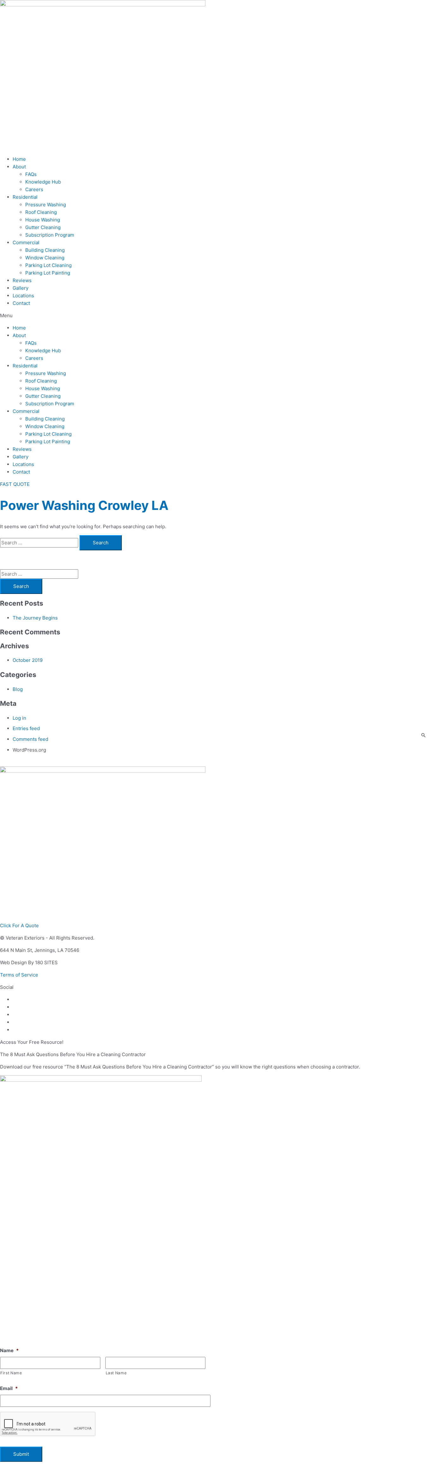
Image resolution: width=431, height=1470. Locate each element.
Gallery (20, 288)
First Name (11, 1372)
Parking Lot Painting (47, 273)
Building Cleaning (45, 250)
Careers (34, 189)
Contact (21, 303)
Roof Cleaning (41, 212)
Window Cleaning (44, 258)
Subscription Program (49, 235)
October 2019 (28, 660)
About (19, 167)
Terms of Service (19, 975)
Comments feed (30, 739)
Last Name (116, 1372)
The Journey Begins (35, 618)
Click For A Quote (19, 926)
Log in (19, 718)
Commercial (26, 242)
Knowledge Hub (43, 182)
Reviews (22, 280)
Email (9, 1388)
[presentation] (48, 1424)
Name (9, 1350)
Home (19, 159)
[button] (215, 315)
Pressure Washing (45, 205)
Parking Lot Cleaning (48, 265)
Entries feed (26, 728)
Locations (23, 296)
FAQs (31, 174)
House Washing (42, 220)
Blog (18, 689)
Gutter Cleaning (43, 227)
